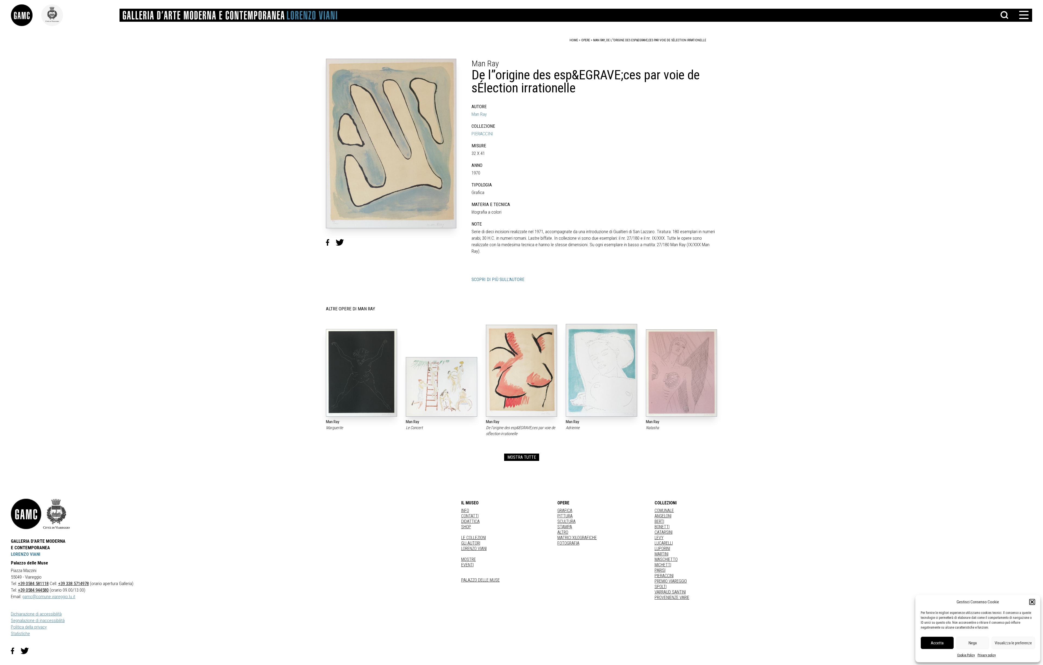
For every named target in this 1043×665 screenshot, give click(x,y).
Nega (973, 643)
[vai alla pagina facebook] (16, 651)
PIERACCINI (482, 133)
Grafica (564, 510)
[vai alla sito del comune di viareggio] (56, 514)
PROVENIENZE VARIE (672, 597)
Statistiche (20, 633)
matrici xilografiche (577, 537)
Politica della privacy (29, 627)
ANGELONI (663, 516)
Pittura (565, 516)
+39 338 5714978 (73, 583)
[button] (1032, 602)
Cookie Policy (966, 655)
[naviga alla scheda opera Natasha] (681, 373)
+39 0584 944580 (33, 590)
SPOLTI (661, 586)
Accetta (937, 643)
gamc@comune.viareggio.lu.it (48, 596)
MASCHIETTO (666, 559)
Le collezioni (473, 537)
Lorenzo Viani (474, 548)
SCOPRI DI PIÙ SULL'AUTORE (498, 279)
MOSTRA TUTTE (521, 457)
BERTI (659, 521)
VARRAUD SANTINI (670, 592)
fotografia (568, 543)
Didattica (470, 521)
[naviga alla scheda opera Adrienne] (601, 370)
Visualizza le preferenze (1013, 643)
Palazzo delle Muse (480, 580)
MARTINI (661, 554)
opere (585, 40)
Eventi (467, 564)
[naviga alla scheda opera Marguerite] (361, 373)
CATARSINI (664, 532)
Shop (466, 526)
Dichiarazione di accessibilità (36, 614)
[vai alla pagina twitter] (27, 651)
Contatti (470, 516)
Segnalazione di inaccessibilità (38, 620)
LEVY (659, 537)
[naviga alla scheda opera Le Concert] (441, 387)
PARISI (660, 570)
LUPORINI (662, 548)
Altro (562, 532)
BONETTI (662, 526)
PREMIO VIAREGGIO (671, 581)
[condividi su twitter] (342, 242)
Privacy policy (987, 655)
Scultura (566, 521)
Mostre (468, 559)
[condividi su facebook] (331, 242)
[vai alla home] (26, 514)
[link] (26, 15)
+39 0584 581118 (33, 583)
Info (465, 510)
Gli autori (470, 543)
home (574, 40)
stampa (564, 526)
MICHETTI (663, 564)
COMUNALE (664, 510)
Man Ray (479, 114)
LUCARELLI (664, 543)
